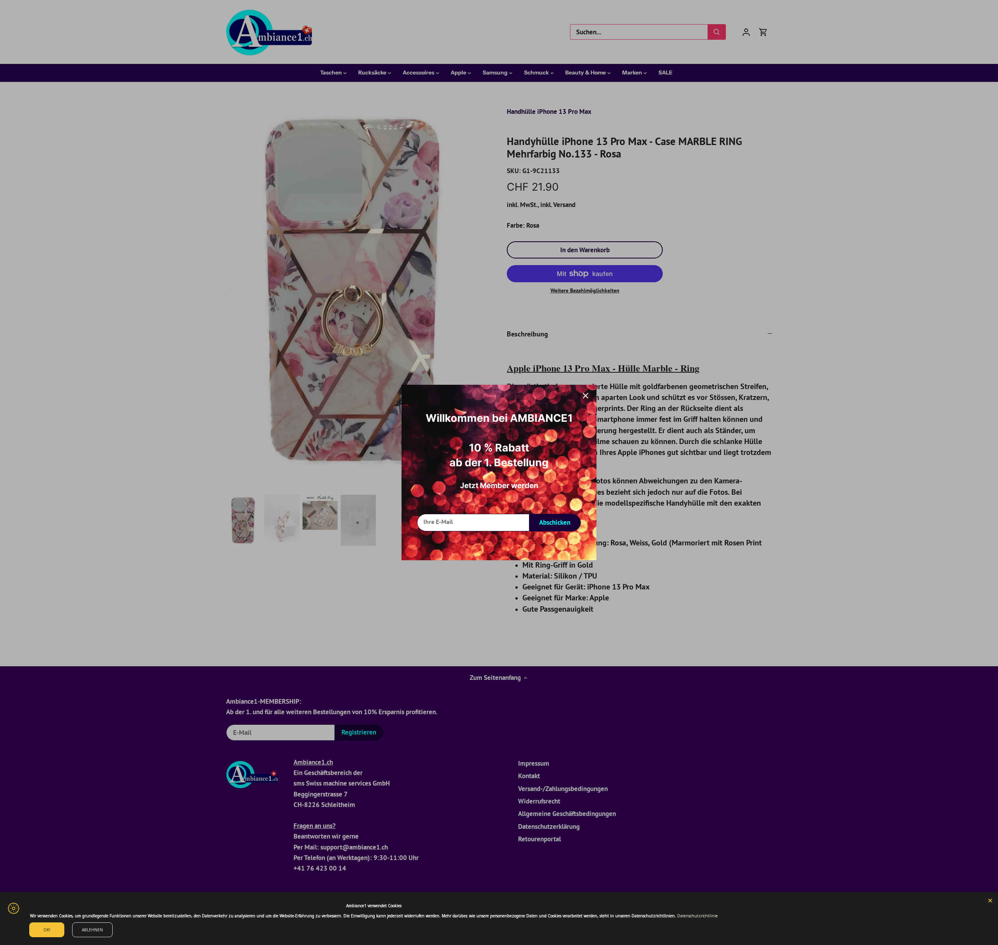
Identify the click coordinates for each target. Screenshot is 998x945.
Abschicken (554, 522)
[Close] (990, 900)
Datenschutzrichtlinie (697, 915)
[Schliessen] (585, 395)
